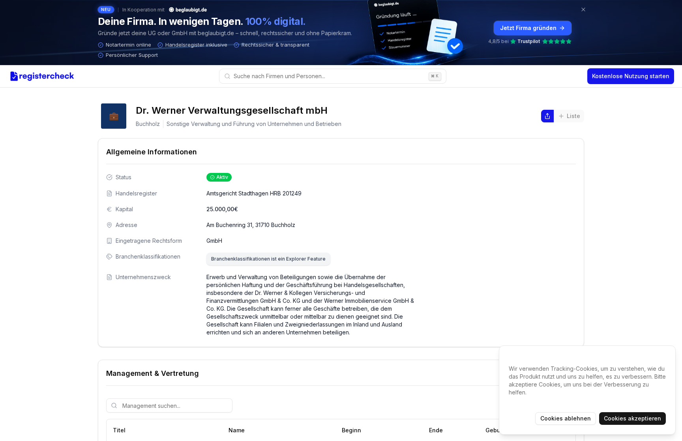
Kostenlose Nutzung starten (630, 76)
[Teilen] (547, 116)
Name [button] (237, 430)
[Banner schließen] (583, 9)
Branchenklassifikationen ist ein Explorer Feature (268, 259)
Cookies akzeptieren (632, 418)
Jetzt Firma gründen (528, 27)
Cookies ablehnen (565, 418)
